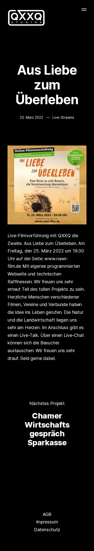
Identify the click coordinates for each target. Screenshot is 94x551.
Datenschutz (47, 529)
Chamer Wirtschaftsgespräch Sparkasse (47, 429)
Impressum (47, 521)
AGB (47, 514)
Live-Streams (63, 117)
